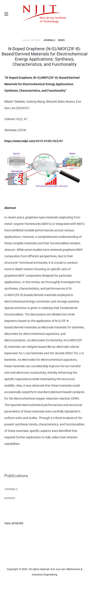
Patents (9, 498)
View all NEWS (13, 523)
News (61, 40)
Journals (49, 40)
